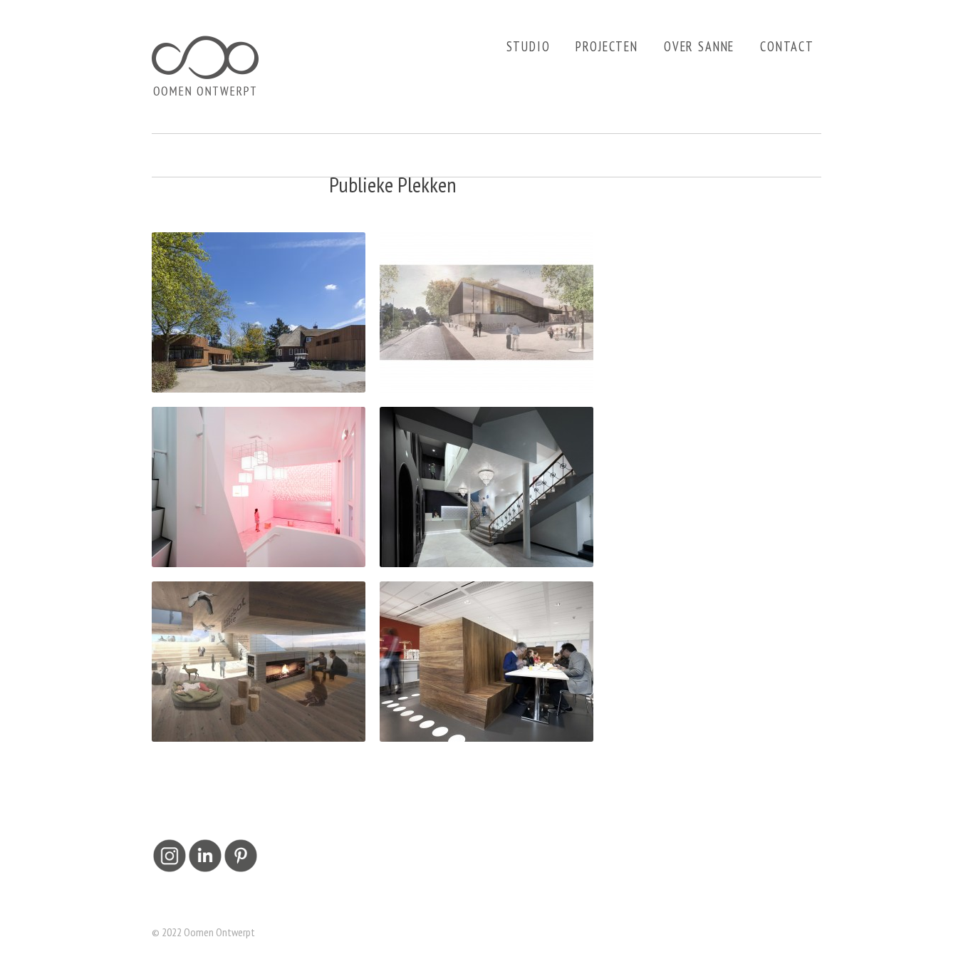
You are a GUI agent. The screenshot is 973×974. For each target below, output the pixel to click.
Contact (787, 46)
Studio (528, 46)
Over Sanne (699, 46)
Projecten (607, 46)
